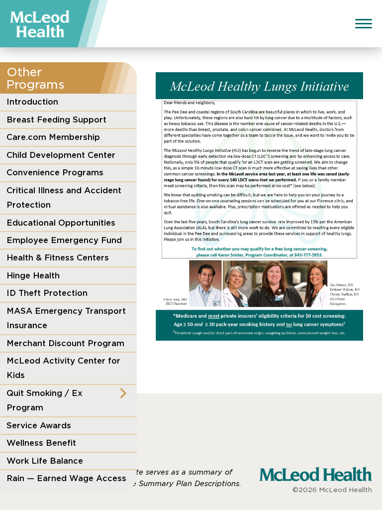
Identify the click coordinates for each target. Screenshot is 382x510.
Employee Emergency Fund (64, 240)
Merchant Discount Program (65, 343)
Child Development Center (60, 154)
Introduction (32, 101)
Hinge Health (33, 275)
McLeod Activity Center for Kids (63, 368)
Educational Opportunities (60, 222)
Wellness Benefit (41, 442)
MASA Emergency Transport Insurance (66, 318)
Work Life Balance (44, 460)
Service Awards (38, 425)
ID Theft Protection (47, 292)
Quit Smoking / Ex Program (44, 400)
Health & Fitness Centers (57, 257)
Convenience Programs (54, 172)
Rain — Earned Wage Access (66, 478)
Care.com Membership (53, 136)
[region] (68, 293)
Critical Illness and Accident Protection (63, 197)
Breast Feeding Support (56, 119)
